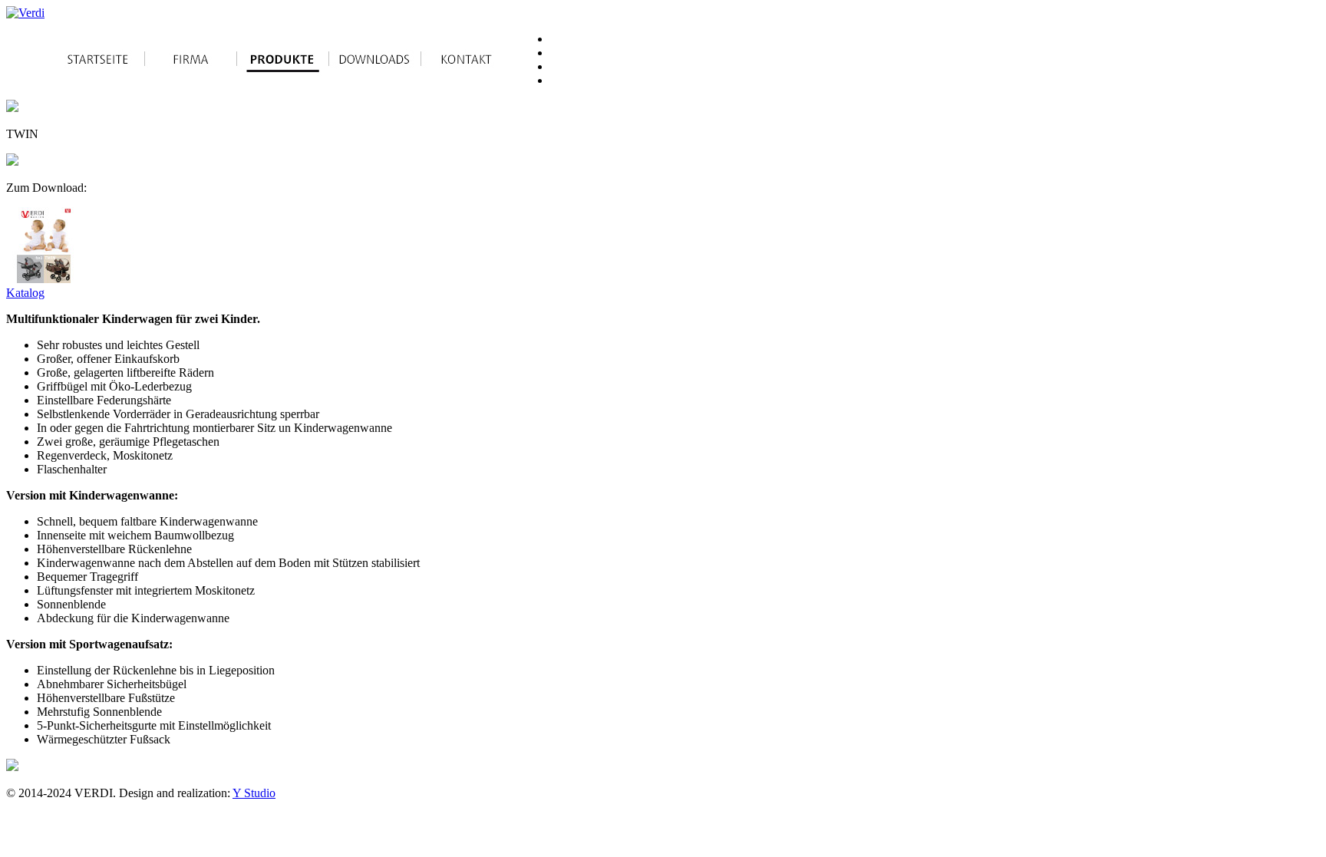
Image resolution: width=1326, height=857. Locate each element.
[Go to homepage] (25, 12)
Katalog (25, 292)
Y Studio (254, 792)
